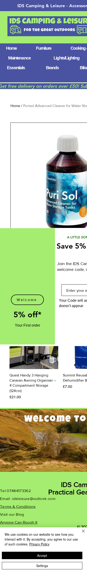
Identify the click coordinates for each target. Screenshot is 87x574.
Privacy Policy (39, 544)
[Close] (80, 533)
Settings (42, 565)
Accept (42, 555)
